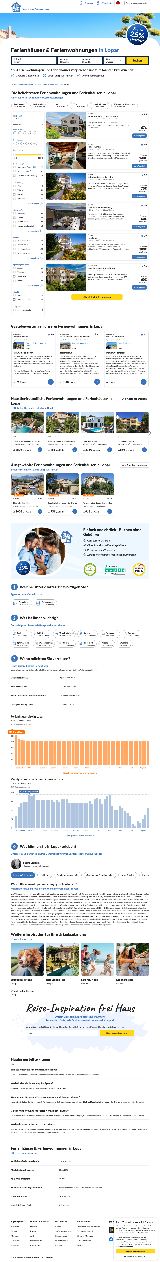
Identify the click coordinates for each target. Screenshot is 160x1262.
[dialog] (136, 1239)
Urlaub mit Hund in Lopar (41, 913)
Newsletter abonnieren (117, 1033)
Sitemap (15, 1245)
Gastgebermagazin (85, 1231)
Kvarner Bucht (92, 919)
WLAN (30, 190)
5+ (35, 133)
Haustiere (30, 213)
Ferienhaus (30, 295)
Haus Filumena (94, 147)
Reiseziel (17, 59)
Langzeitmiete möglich (30, 226)
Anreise (64, 59)
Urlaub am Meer (30, 253)
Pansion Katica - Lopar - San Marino (105, 1102)
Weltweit (15, 1240)
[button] (135, 1256)
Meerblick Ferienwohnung (99, 207)
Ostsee (14, 1231)
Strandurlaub (30, 245)
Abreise (86, 59)
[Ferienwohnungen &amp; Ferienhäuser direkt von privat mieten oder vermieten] (30, 9)
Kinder (30, 217)
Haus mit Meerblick (79, 1102)
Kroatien (116, 922)
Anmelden (89, 3)
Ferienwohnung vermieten (137, 3)
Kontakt (59, 1245)
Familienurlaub (30, 249)
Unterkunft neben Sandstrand (101, 177)
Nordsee (15, 1226)
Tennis (30, 280)
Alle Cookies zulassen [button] (135, 1251)
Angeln (30, 268)
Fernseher (30, 198)
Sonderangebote (30, 310)
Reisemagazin (61, 1236)
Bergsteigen (30, 276)
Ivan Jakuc (92, 238)
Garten (30, 194)
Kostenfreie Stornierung (30, 175)
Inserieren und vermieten (88, 1226)
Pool (30, 186)
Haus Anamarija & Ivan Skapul (101, 268)
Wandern (30, 272)
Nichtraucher (30, 222)
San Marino (61, 1088)
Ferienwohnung (30, 299)
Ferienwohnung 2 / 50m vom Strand (103, 116)
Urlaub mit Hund (30, 240)
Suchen (137, 60)
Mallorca (15, 1236)
